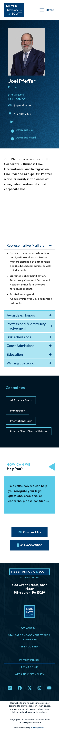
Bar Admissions (19, 337)
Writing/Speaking (20, 363)
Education (15, 354)
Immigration (17, 410)
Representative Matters (25, 245)
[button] (29, 245)
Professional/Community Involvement (26, 326)
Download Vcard (26, 137)
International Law (21, 420)
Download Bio (24, 129)
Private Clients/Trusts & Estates (28, 431)
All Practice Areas (21, 400)
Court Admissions (20, 346)
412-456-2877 (22, 113)
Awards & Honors (21, 315)
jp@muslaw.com (23, 105)
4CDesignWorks (38, 727)
